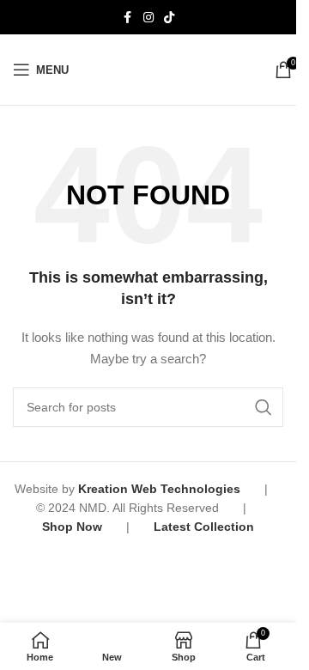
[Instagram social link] (148, 17)
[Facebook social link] (128, 17)
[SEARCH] (263, 407)
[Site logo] (172, 69)
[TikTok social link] (169, 17)
